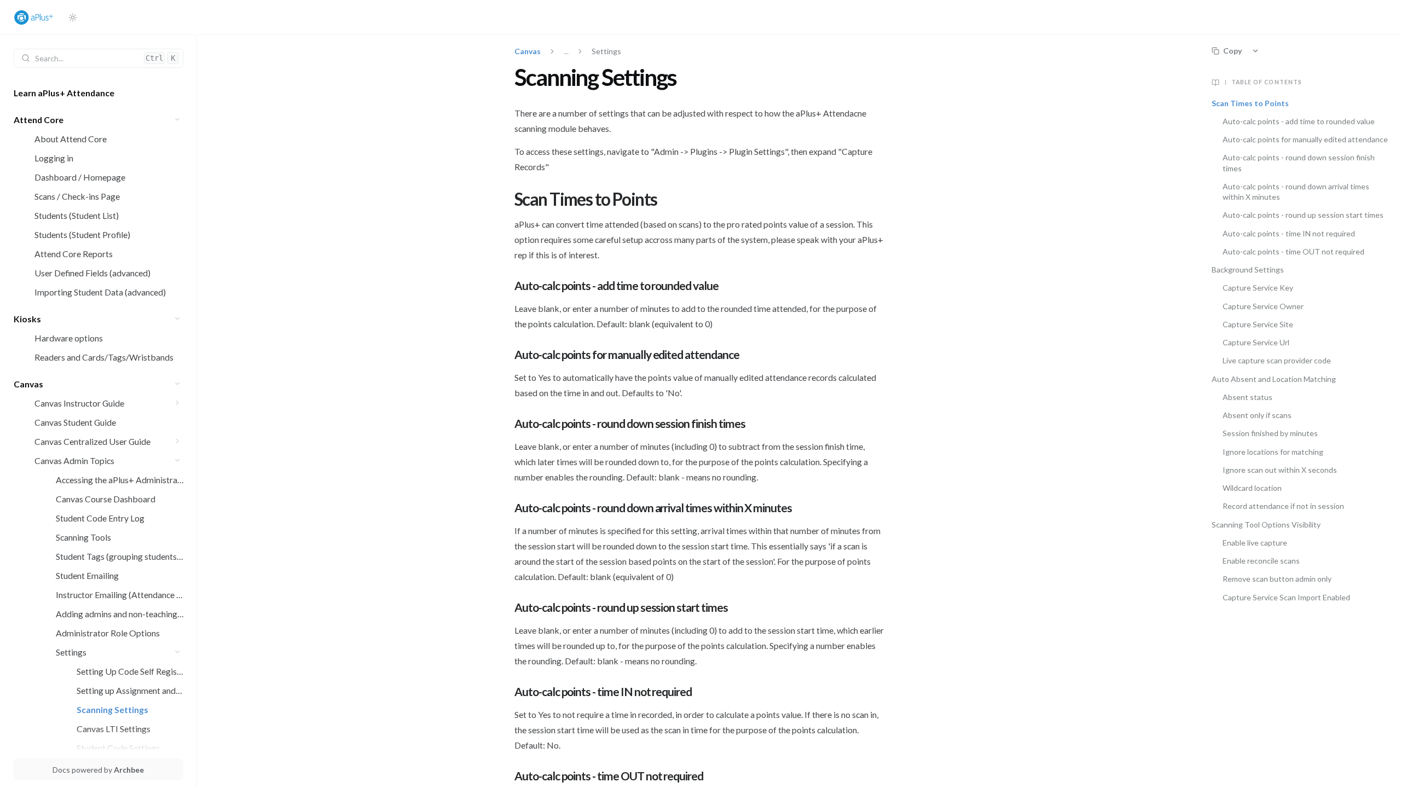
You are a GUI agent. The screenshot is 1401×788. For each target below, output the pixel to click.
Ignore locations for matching (1273, 451)
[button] (177, 119)
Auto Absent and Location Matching (1274, 379)
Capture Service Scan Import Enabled (1286, 597)
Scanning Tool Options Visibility (1266, 524)
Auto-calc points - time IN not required (1289, 233)
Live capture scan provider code (1277, 360)
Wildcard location (1252, 488)
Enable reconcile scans (1261, 560)
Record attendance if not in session (1283, 506)
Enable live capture (1255, 542)
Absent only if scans (1257, 415)
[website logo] (37, 17)
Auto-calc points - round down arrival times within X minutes (1296, 191)
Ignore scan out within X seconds (1280, 469)
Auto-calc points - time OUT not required (1293, 251)
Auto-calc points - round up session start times (1303, 214)
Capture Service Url (1257, 342)
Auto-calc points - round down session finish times (1299, 162)
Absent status (1247, 397)
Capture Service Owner (1264, 306)
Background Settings (1248, 269)
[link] (98, 93)
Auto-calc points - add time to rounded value (1299, 121)
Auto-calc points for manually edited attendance (1305, 139)
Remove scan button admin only (1277, 578)
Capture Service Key (1258, 287)
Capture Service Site (1259, 324)
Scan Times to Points (1250, 103)
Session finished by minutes (1270, 433)
